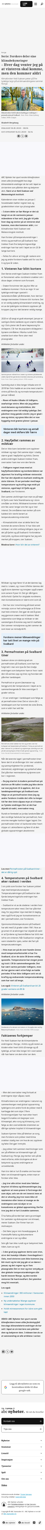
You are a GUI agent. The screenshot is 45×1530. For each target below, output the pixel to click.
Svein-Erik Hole (21, 1497)
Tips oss (8, 1429)
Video (4, 1485)
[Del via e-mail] (26, 136)
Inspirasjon (7, 1459)
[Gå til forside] (10, 4)
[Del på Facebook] (18, 136)
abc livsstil (25, 1522)
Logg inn (25, 4)
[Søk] (42, 4)
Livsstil (4, 1453)
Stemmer (6, 1447)
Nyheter (5, 1440)
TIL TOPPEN (6, 1408)
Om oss (5, 1478)
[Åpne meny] (35, 4)
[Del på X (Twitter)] (22, 136)
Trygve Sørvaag (26, 1494)
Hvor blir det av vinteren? (28, 544)
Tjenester (6, 1466)
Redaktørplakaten (17, 1504)
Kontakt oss (9, 1421)
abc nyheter (10, 1522)
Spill (3, 1472)
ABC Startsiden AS (9, 1514)
